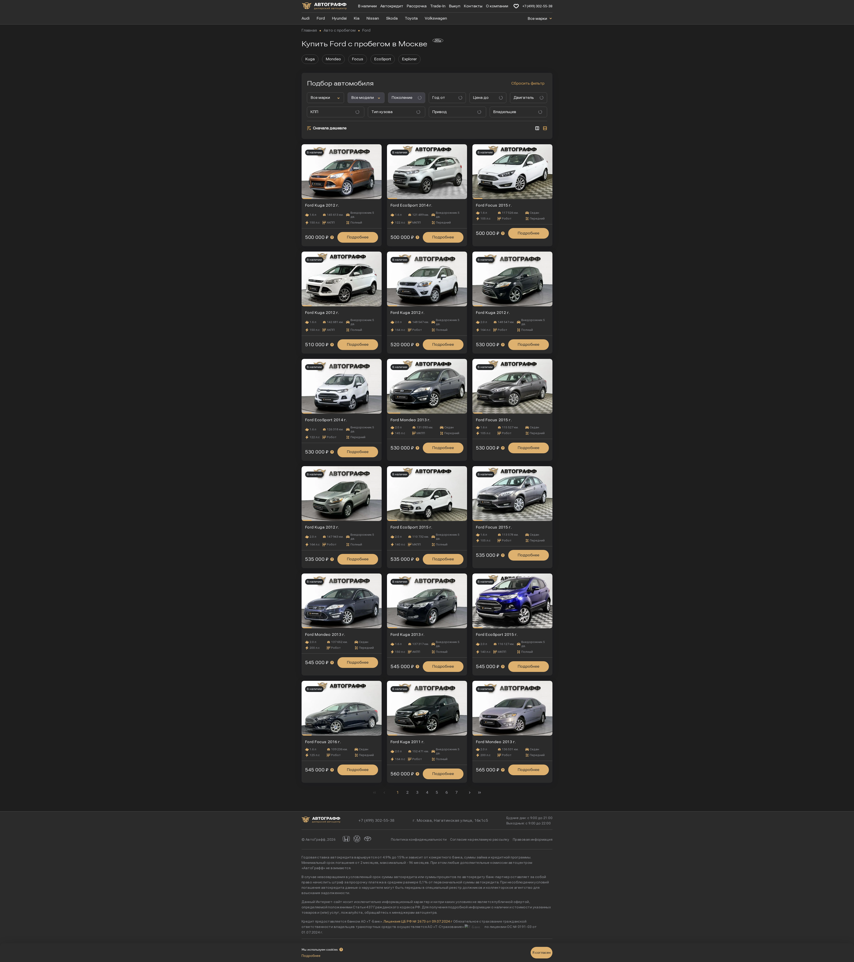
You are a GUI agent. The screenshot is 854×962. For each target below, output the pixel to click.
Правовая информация (532, 839)
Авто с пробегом (340, 30)
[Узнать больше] (332, 237)
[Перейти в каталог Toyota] (367, 839)
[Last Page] (479, 792)
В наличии (367, 6)
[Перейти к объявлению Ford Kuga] (342, 171)
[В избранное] (516, 6)
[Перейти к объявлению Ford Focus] (512, 171)
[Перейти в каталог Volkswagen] (357, 839)
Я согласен (541, 952)
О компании (497, 6)
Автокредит (391, 6)
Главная (309, 30)
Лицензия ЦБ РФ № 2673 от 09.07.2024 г (418, 921)
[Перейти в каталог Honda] (346, 839)
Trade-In (437, 6)
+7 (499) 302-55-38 (537, 6)
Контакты (473, 6)
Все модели (362, 98)
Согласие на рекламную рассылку (479, 839)
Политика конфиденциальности (419, 839)
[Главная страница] (324, 6)
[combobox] (446, 97)
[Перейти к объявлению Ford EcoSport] (427, 171)
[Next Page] (469, 792)
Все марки (538, 18)
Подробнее (358, 237)
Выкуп (454, 6)
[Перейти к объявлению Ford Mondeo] (427, 386)
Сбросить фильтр (527, 83)
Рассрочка (417, 6)
